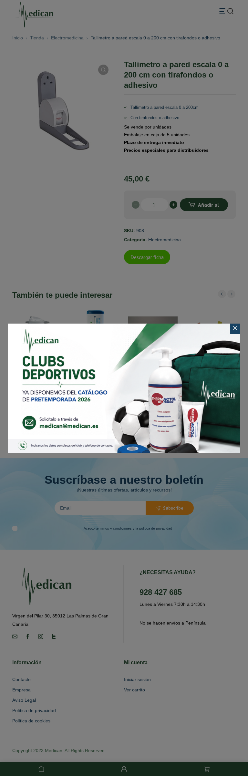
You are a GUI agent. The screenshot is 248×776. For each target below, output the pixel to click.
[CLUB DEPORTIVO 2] (124, 388)
